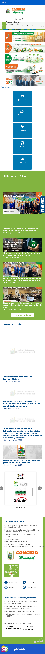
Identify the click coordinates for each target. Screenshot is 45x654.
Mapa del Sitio (29, 629)
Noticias (30, 26)
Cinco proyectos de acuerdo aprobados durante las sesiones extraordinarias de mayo (22, 305)
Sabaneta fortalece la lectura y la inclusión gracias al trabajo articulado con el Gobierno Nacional (21, 403)
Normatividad (35, 26)
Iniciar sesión (19, 19)
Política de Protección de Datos (13, 627)
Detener (7, 88)
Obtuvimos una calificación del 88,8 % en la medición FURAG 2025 (21, 254)
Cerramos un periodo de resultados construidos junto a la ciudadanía (20, 229)
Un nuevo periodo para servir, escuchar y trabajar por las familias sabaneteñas (22, 279)
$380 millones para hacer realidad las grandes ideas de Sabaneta (21, 461)
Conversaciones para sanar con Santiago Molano (18, 377)
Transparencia (28, 626)
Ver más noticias (22, 315)
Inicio (4, 26)
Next (40, 488)
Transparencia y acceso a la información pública (10, 26)
